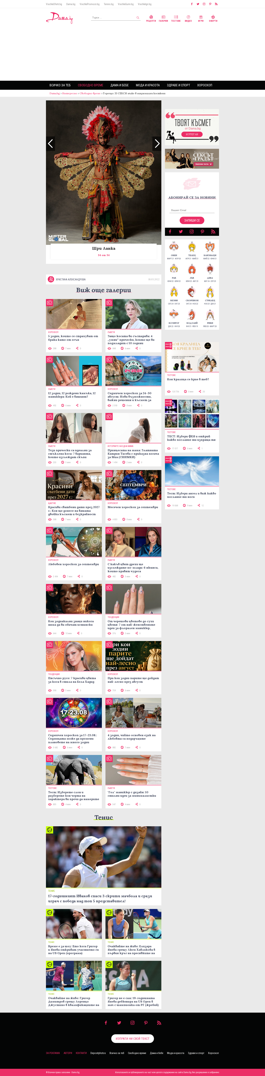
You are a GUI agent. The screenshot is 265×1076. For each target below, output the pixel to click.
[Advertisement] (132, 53)
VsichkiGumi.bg (126, 4)
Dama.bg (70, 4)
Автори (68, 1053)
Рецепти (151, 21)
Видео (188, 21)
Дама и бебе (120, 85)
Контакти (81, 1053)
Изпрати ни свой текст (132, 1038)
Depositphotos (98, 1053)
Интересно (69, 93)
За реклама (53, 1053)
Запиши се (192, 220)
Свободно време (90, 85)
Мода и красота (148, 85)
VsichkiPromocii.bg (90, 4)
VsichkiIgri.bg (144, 4)
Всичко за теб (60, 85)
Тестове (176, 21)
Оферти (213, 21)
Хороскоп (204, 85)
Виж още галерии (103, 290)
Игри (201, 21)
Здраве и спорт (178, 85)
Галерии (163, 21)
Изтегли (192, 134)
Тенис (103, 817)
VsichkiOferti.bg (54, 4)
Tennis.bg (109, 4)
